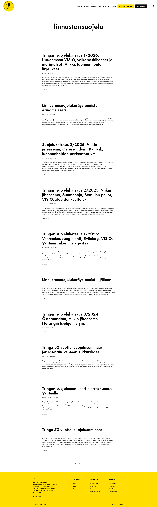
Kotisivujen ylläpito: (38, 504)
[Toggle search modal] (153, 6)
